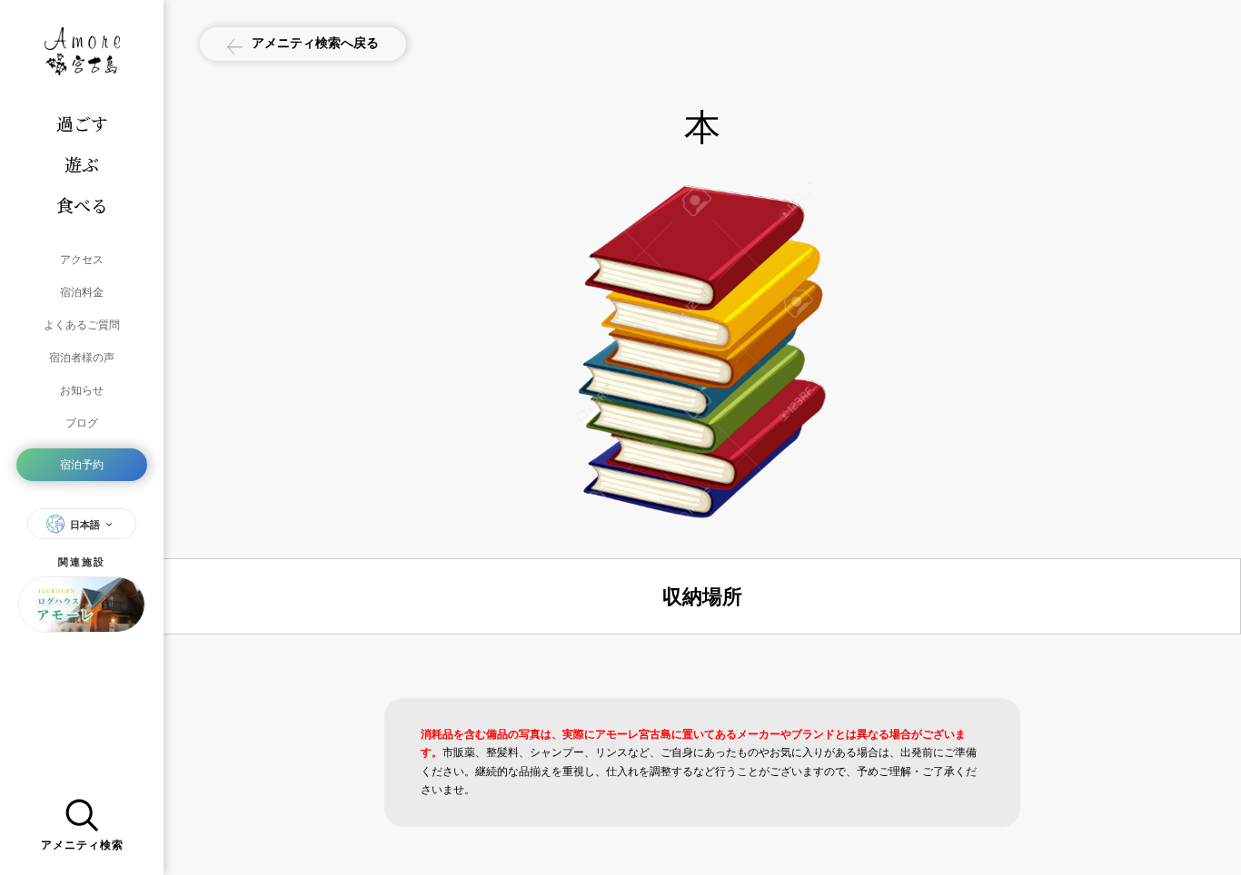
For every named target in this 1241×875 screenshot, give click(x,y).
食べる (82, 204)
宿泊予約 (82, 464)
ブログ (81, 422)
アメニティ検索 (82, 845)
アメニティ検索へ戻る (315, 42)
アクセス (82, 259)
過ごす (82, 123)
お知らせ (82, 390)
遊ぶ (82, 164)
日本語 (85, 524)
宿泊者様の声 (81, 357)
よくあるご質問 (82, 324)
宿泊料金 (82, 292)
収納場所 (702, 596)
